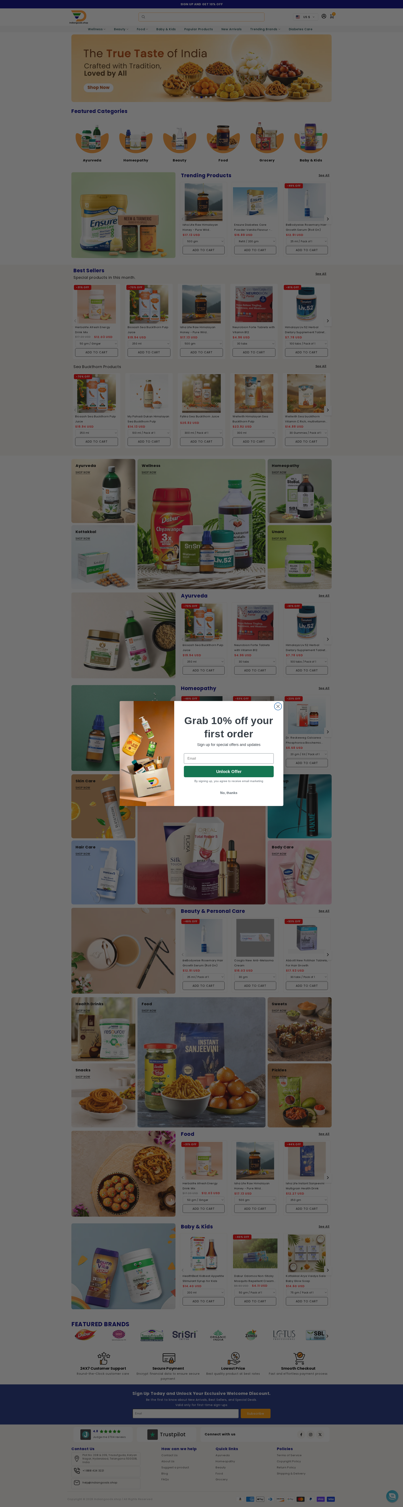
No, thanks (228, 793)
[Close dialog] (278, 706)
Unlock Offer (229, 771)
